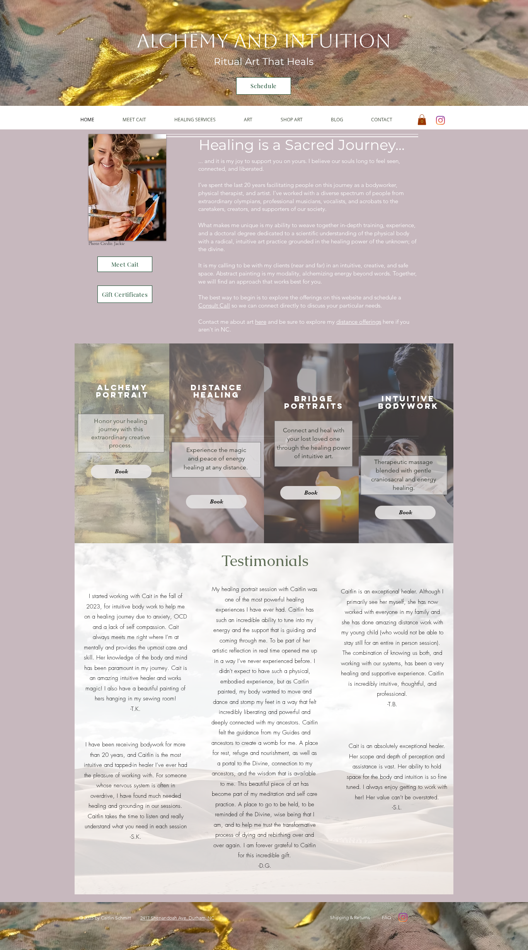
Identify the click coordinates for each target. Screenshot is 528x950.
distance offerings (358, 321)
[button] (203, 119)
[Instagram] (440, 120)
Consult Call (214, 305)
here (260, 321)
